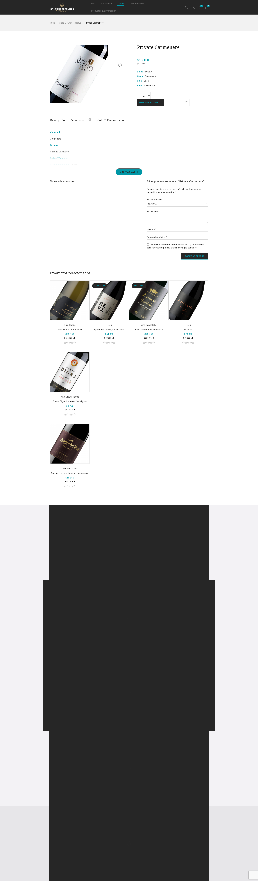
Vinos (61, 23)
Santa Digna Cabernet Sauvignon (70, 401)
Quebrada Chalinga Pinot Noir (109, 329)
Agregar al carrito (150, 102)
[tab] (57, 120)
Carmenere (146, 76)
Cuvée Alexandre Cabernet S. (149, 329)
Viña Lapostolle (149, 325)
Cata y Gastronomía (110, 120)
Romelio (188, 329)
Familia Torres (70, 468)
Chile (143, 81)
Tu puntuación (154, 200)
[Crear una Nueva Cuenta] (193, 8)
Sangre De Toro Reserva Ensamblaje (70, 473)
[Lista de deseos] (186, 102)
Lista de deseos (201, 6)
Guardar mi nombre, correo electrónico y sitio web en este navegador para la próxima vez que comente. (175, 246)
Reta (109, 325)
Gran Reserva (74, 23)
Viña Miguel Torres (69, 397)
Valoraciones (80, 120)
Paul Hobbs (70, 325)
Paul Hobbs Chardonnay (70, 329)
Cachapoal (146, 85)
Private (145, 72)
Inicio (52, 23)
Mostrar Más (127, 172)
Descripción (57, 120)
